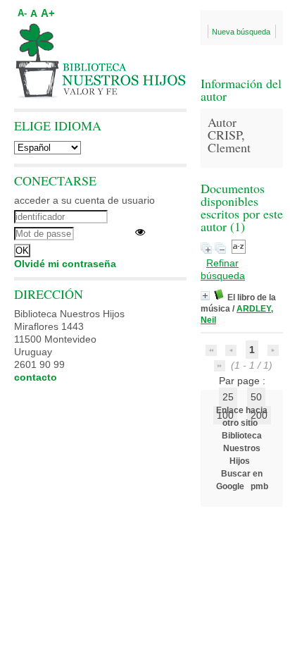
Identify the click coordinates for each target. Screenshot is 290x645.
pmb (259, 486)
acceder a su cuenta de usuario (84, 200)
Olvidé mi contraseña (65, 263)
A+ (48, 13)
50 (256, 397)
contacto (35, 377)
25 (228, 397)
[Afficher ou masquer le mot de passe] (140, 232)
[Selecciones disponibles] (239, 250)
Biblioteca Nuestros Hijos (242, 448)
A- (22, 13)
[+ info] (205, 295)
